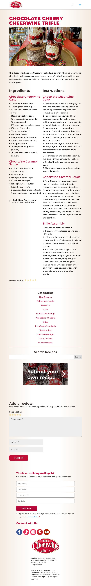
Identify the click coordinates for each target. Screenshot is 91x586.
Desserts (45, 305)
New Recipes (45, 297)
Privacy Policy (33, 517)
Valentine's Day (45, 343)
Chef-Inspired (45, 330)
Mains (45, 309)
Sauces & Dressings (45, 313)
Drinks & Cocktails (45, 301)
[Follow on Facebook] (19, 532)
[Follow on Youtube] (47, 532)
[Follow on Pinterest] (40, 532)
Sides (45, 322)
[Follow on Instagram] (33, 532)
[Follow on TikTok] (26, 532)
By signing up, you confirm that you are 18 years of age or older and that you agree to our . (46, 515)
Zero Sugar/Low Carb (45, 326)
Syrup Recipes (45, 339)
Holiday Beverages (45, 334)
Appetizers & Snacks (45, 318)
